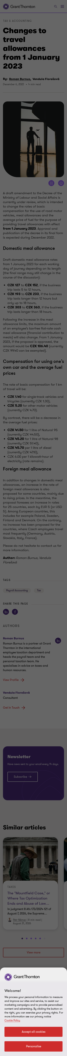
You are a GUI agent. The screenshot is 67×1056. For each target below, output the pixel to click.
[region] (33, 1011)
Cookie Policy (12, 1020)
